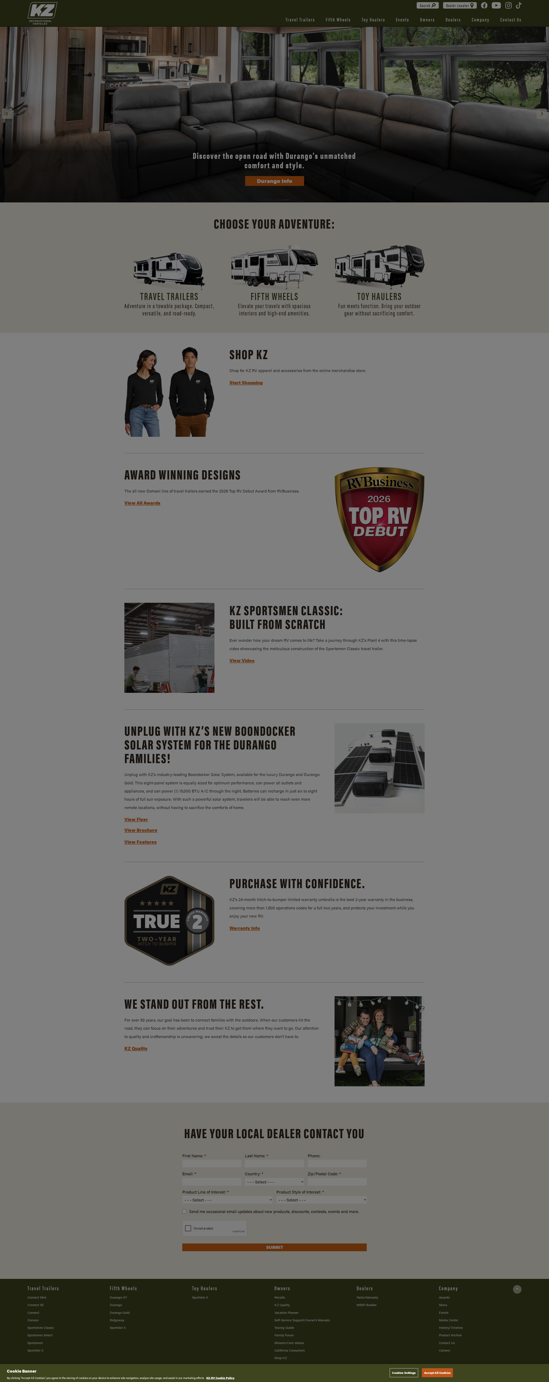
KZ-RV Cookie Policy (220, 1378)
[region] (274, 1373)
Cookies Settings (404, 1372)
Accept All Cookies (437, 1372)
